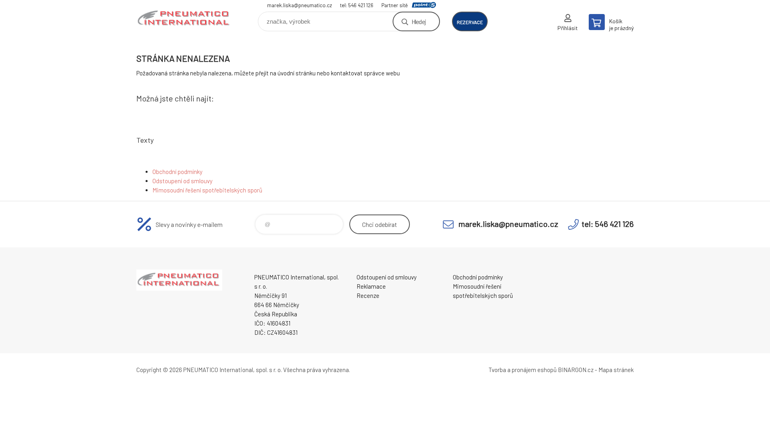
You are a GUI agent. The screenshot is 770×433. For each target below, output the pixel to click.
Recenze (368, 295)
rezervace (470, 22)
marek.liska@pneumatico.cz (299, 5)
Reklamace (371, 286)
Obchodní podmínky (177, 171)
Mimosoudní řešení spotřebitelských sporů (207, 190)
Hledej (418, 21)
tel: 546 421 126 (356, 5)
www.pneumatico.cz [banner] (184, 18)
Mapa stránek (616, 369)
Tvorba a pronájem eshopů (522, 369)
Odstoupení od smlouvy (182, 180)
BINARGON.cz (576, 369)
